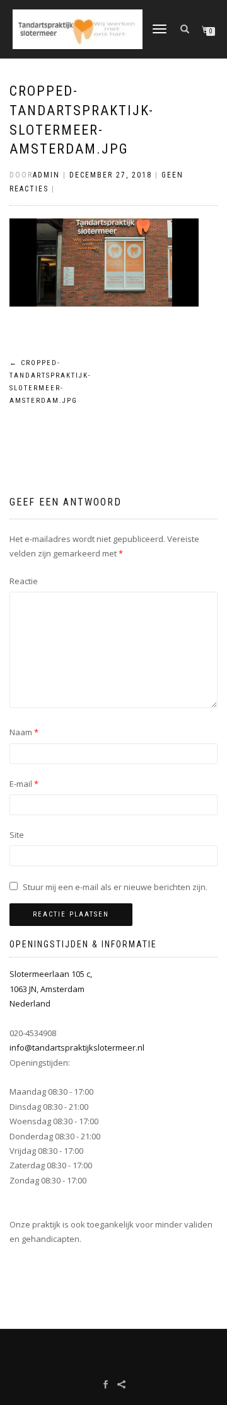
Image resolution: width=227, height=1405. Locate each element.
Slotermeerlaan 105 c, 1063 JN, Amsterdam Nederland (50, 988)
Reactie (23, 581)
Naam (23, 732)
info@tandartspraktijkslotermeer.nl (76, 1047)
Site (16, 834)
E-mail (23, 783)
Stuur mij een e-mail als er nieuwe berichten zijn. (115, 887)
